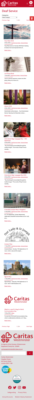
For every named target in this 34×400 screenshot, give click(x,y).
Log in (31, 5)
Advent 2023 (8, 106)
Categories (5, 15)
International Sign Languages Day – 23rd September (15, 139)
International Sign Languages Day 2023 (15, 175)
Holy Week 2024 (9, 41)
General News (24, 43)
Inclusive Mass (8, 244)
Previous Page (6, 20)
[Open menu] (27, 4)
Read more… (7, 50)
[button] (32, 18)
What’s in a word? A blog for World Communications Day (14, 310)
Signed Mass (7, 276)
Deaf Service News (15, 43)
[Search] (30, 353)
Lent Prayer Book (9, 73)
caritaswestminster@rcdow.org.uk (12, 349)
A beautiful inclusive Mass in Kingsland (15, 209)
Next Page (29, 20)
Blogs (13, 313)
